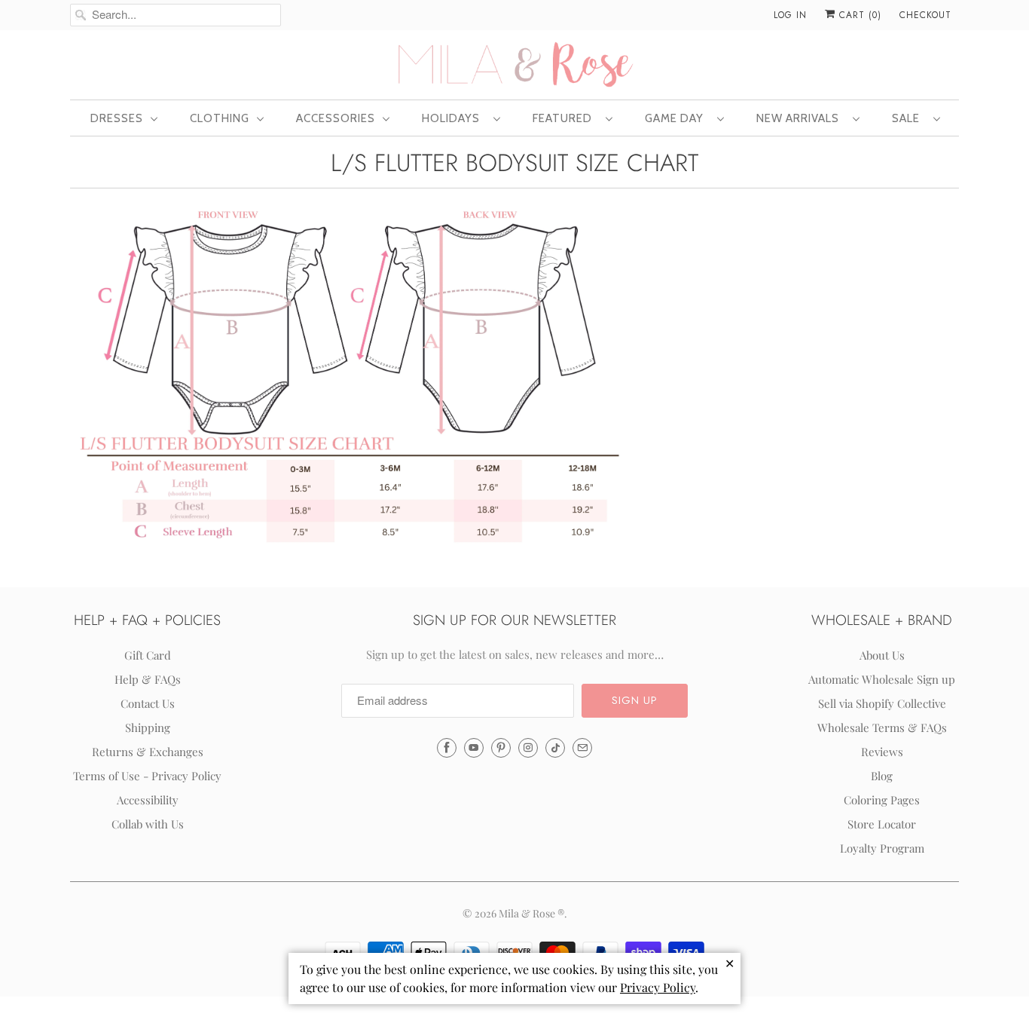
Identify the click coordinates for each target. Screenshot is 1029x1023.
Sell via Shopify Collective (882, 703)
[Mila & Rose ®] (514, 63)
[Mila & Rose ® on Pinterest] (501, 748)
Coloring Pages (882, 799)
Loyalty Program (882, 848)
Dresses (116, 118)
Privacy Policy (657, 987)
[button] (635, 701)
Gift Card (147, 655)
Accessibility (148, 799)
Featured (565, 118)
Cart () (858, 15)
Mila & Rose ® (531, 913)
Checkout (925, 15)
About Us (882, 655)
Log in (790, 15)
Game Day (677, 118)
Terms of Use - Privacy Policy (147, 775)
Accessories (335, 118)
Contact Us (148, 703)
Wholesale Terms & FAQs (882, 727)
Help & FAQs (148, 679)
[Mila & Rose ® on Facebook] (446, 748)
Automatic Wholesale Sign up (881, 679)
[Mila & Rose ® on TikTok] (555, 748)
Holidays (454, 118)
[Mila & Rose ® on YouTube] (474, 748)
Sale (909, 118)
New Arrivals (800, 118)
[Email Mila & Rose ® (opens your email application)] (582, 748)
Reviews (882, 751)
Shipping (147, 727)
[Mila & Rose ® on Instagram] (528, 748)
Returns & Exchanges (147, 751)
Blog (882, 775)
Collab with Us (147, 824)
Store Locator (881, 824)
